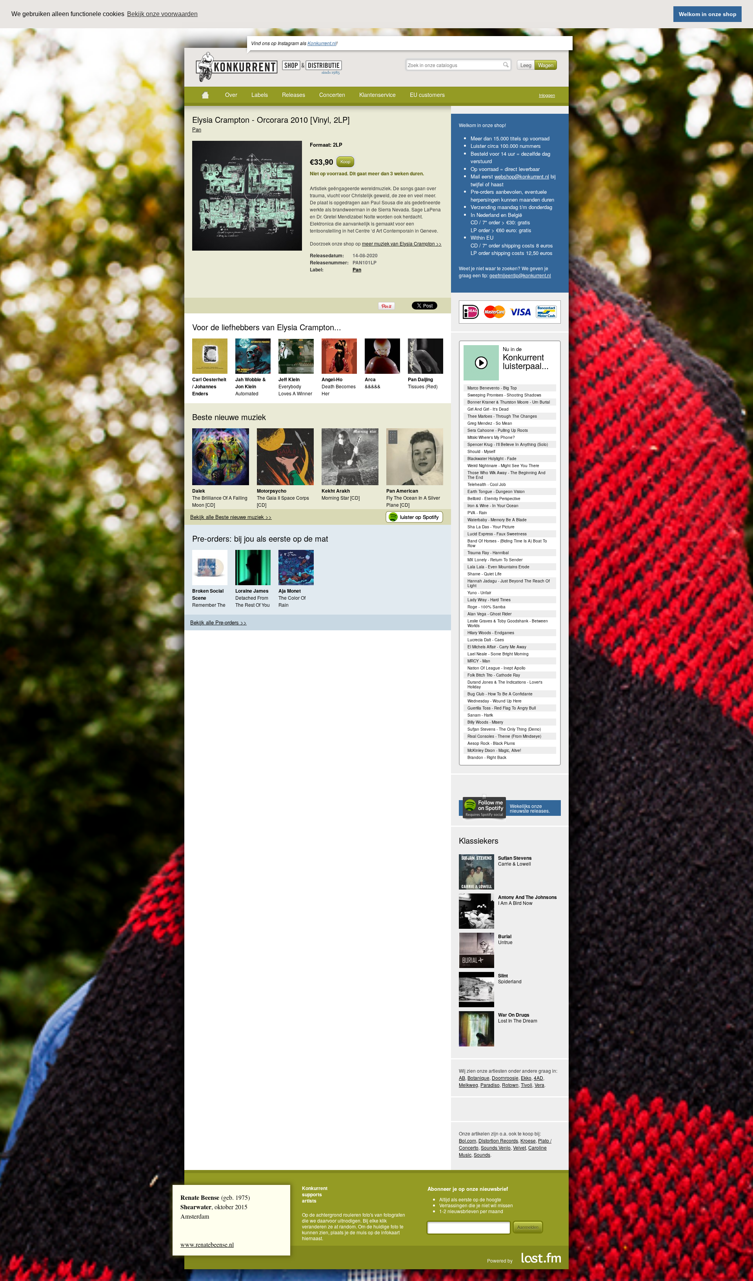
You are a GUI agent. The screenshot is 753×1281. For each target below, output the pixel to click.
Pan (196, 129)
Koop (345, 161)
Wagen (545, 65)
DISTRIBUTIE (324, 67)
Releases (293, 94)
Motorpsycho (271, 490)
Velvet (519, 1147)
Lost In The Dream (517, 1020)
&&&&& (372, 386)
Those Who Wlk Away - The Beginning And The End (506, 475)
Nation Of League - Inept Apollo (496, 668)
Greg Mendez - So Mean (489, 423)
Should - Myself (481, 451)
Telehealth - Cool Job (486, 484)
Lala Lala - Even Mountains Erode (498, 567)
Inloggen (547, 95)
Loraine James (252, 590)
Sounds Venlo (496, 1147)
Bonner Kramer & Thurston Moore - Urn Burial (508, 402)
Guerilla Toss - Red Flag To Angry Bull (501, 708)
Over (231, 94)
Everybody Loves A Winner (295, 390)
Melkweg (468, 1084)
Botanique (478, 1077)
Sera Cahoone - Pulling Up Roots (497, 430)
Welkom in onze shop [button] (708, 14)
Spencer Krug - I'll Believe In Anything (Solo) (507, 444)
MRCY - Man (478, 661)
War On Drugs (513, 1014)
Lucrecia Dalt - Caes (485, 639)
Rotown (510, 1084)
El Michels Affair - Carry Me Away (496, 647)
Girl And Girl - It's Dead (488, 409)
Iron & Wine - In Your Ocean (492, 505)
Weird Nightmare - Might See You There (503, 465)
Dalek (198, 490)
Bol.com (467, 1140)
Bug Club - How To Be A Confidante (500, 694)
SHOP (291, 65)
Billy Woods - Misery (485, 722)
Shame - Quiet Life (484, 574)
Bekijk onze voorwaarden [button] (162, 14)
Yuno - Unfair (479, 592)
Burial (504, 936)
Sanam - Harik (480, 715)
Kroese (528, 1140)
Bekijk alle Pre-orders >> (218, 622)
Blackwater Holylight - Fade (492, 458)
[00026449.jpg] (235, 199)
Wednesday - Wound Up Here (494, 701)
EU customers (427, 94)
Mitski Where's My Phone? (491, 437)
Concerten (332, 94)
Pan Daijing (420, 379)
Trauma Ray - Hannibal (488, 552)
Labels (259, 94)
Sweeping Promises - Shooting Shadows (504, 395)
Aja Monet (289, 590)
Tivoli (526, 1084)
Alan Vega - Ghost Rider (489, 614)
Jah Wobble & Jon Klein (250, 383)
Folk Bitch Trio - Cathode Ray (493, 675)
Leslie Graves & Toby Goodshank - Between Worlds (507, 623)
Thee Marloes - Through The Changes (502, 416)
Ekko (526, 1077)
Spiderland (510, 981)
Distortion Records (498, 1140)
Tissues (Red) (423, 386)
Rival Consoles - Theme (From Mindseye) (504, 736)
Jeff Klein (289, 379)
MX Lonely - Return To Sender (494, 559)
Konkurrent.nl (321, 43)
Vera (539, 1084)
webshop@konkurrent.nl (522, 176)
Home (205, 95)
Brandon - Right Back (486, 757)
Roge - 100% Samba (486, 607)
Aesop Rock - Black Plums (491, 743)
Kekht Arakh (336, 490)
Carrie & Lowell (514, 863)
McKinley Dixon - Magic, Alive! (494, 750)
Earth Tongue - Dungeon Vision (496, 491)
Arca (370, 379)
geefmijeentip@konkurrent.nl (520, 275)
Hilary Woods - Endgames (490, 632)
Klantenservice (377, 94)
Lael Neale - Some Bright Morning (498, 654)
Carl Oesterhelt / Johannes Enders (209, 386)
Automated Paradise (246, 397)
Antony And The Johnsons (527, 897)
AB (462, 1077)
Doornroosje (505, 1077)
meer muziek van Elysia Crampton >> (402, 243)
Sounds (482, 1154)
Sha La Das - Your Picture (491, 527)
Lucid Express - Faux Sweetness (497, 534)
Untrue (505, 942)
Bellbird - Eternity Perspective (493, 498)
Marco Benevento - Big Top (492, 388)
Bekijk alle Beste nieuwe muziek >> (231, 516)
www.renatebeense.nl (207, 1244)
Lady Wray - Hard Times (489, 599)
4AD (538, 1077)
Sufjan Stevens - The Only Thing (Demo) (504, 729)
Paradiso (490, 1084)
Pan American (402, 490)
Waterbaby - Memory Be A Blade (497, 519)
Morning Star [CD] (341, 497)
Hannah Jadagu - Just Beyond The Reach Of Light (508, 583)
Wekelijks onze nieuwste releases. (530, 808)
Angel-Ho (332, 379)
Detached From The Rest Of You (252, 601)
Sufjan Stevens (515, 857)
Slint (503, 975)
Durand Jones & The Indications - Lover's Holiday (504, 684)
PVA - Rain (477, 512)
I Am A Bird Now (515, 902)
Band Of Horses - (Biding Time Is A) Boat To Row (507, 543)
